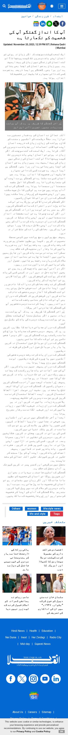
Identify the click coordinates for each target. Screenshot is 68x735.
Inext (24, 637)
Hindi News (18, 630)
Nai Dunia (10, 637)
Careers (32, 712)
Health (33, 630)
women (31, 508)
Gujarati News (43, 643)
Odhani (16, 508)
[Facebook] (10, 678)
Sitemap (46, 712)
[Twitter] (22, 678)
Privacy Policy (24, 731)
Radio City (55, 637)
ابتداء (57, 16)
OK (61, 731)
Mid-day (25, 643)
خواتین (26, 16)
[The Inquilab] (33, 660)
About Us (18, 712)
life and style (38, 513)
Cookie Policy (43, 731)
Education (47, 630)
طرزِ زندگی (41, 16)
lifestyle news (52, 508)
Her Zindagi (38, 637)
